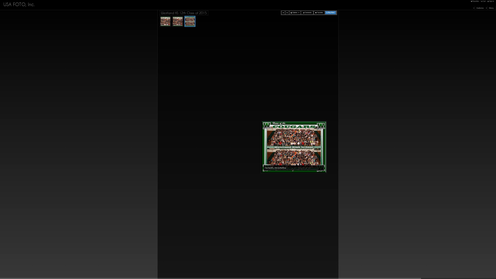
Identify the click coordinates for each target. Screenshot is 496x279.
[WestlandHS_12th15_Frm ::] (165, 21)
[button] (283, 12)
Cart (484, 1)
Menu (491, 8)
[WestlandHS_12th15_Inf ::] (178, 21)
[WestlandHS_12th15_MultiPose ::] (190, 21)
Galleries (480, 8)
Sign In (491, 1)
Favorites (475, 1)
